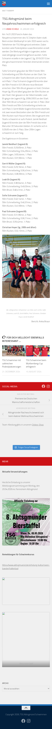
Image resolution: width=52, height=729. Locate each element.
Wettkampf (8, 10)
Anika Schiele (12, 29)
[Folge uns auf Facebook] (43, 386)
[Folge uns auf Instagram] (48, 386)
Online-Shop (38, 424)
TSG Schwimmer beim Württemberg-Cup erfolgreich (36, 363)
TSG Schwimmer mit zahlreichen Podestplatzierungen (11, 363)
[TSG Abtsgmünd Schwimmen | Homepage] (5, 3)
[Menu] (48, 3)
